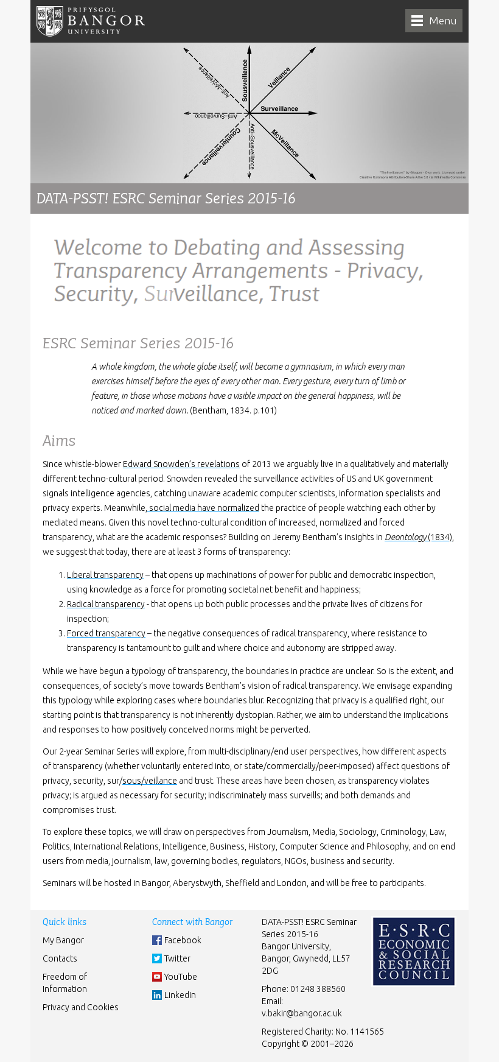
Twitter (177, 958)
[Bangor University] (91, 21)
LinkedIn (180, 995)
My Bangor (63, 940)
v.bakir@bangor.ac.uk (302, 1013)
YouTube (180, 977)
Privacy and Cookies (81, 1007)
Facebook (182, 940)
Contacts (60, 958)
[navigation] (433, 20)
